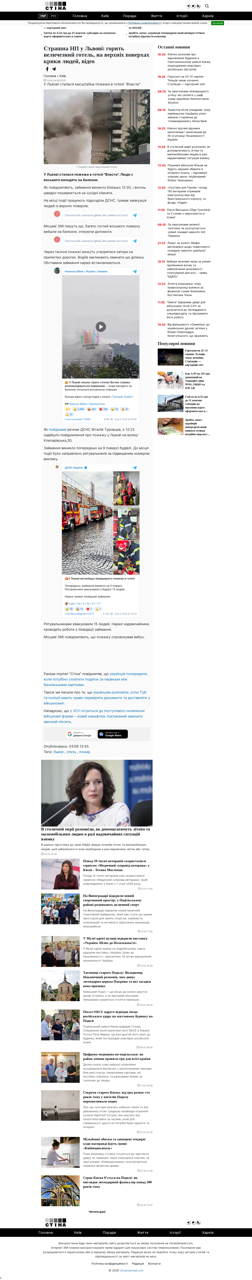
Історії (182, 16)
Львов (58, 752)
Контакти (154, 1263)
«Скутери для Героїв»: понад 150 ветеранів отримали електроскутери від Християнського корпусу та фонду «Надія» (187, 195)
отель (71, 752)
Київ (105, 16)
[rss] (198, 6)
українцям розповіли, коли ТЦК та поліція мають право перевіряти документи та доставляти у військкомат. (97, 697)
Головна (80, 16)
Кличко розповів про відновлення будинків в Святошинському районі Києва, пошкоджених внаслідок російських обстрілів (189, 62)
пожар (84, 752)
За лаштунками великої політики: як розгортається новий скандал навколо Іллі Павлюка (186, 230)
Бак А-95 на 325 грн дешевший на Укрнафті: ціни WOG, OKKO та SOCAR (168, 26)
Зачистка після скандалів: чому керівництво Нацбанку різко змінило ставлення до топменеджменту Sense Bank (189, 115)
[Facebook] (47, 69)
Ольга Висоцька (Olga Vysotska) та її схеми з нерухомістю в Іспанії (188, 213)
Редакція (138, 1263)
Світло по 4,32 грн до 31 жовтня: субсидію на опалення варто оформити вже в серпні (80, 34)
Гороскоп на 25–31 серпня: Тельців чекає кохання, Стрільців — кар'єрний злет (83, 26)
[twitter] (193, 6)
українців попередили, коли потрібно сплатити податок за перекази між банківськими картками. (96, 679)
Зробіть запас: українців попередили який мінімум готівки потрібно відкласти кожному (167, 34)
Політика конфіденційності (109, 1263)
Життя (156, 16)
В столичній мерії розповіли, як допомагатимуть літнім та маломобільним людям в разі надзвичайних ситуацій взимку (188, 152)
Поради (129, 16)
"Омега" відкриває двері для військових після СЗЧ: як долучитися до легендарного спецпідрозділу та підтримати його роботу (187, 309)
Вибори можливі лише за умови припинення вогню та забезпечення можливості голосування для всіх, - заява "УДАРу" (189, 269)
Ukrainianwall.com (131, 1270)
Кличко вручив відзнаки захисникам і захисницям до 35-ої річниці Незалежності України (186, 134)
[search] (207, 6)
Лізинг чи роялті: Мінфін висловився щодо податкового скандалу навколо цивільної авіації (188, 248)
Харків (207, 16)
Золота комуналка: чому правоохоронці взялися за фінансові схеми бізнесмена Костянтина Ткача (186, 289)
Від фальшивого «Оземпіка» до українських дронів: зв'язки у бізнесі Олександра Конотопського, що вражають (188, 330)
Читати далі (97, 1211)
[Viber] (60, 69)
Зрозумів (217, 23)
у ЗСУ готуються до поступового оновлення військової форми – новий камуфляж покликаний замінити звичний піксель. (94, 716)
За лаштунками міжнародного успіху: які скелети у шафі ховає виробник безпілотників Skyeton (188, 97)
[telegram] (188, 6)
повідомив (57, 429)
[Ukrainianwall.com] (55, 6)
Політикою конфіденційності (144, 22)
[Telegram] (54, 69)
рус (53, 16)
